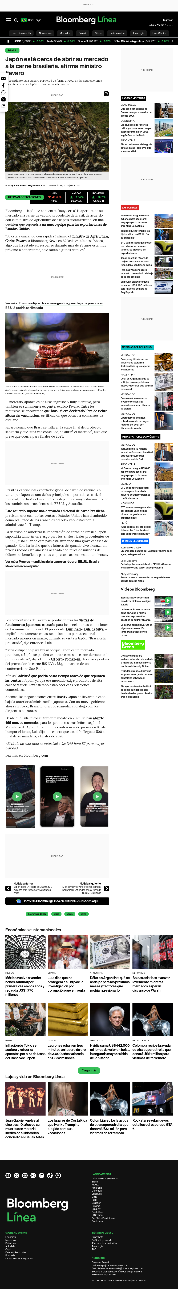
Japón (70, 914)
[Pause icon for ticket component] (8, 41)
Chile (94, 1196)
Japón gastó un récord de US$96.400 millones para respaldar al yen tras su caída (33, 889)
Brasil (12, 50)
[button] (106, 93)
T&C (94, 1249)
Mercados (10, 1240)
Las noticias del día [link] (21, 33)
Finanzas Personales (15, 1252)
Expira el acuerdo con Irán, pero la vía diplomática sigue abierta (136, 601)
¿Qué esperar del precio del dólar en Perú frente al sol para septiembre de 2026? (136, 530)
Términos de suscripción (104, 1243)
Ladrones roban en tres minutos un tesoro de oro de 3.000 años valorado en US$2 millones (67, 1051)
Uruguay (96, 1209)
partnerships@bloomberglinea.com (110, 1265)
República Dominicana (103, 1218)
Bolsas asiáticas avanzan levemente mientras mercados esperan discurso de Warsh (151, 984)
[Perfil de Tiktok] (50, 1175)
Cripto (8, 1249)
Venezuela (97, 1193)
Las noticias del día (37, 914)
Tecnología (97, 1246)
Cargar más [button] (89, 1070)
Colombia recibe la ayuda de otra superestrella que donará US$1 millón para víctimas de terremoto (151, 1051)
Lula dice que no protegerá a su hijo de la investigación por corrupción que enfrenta (66, 984)
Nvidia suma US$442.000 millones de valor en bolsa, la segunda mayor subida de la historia (110, 1051)
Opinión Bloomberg (135, 541)
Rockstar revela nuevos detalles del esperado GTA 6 (152, 1124)
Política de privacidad (102, 1240)
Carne (83, 914)
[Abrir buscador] (16, 20)
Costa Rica (97, 1212)
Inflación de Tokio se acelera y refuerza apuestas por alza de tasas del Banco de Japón (25, 1051)
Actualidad (10, 1246)
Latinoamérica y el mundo (105, 1178)
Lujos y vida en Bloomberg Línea (35, 1076)
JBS (58, 664)
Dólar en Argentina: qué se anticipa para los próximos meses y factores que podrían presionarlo (110, 984)
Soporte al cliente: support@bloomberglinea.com (117, 1271)
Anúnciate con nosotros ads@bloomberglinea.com (117, 1268)
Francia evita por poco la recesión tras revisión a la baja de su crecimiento (137, 273)
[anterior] (8, 888)
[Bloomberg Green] (147, 645)
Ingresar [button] (168, 20)
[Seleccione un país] (38, 20)
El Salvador (97, 1215)
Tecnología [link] (138, 33)
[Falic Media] (152, 25)
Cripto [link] (98, 33)
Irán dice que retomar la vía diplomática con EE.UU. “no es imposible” (135, 234)
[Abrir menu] (8, 20)
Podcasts (10, 1255)
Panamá (96, 1206)
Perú (94, 1200)
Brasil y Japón (67, 697)
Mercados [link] (65, 33)
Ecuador (96, 1202)
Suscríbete (97, 1237)
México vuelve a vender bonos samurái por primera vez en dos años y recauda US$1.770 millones (81, 889)
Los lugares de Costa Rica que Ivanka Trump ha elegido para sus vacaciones (67, 1126)
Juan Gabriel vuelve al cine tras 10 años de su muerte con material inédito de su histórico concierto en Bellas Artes (24, 1128)
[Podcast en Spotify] (58, 1175)
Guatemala (97, 1221)
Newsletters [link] (45, 33)
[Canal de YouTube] (25, 1175)
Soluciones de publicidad (104, 1274)
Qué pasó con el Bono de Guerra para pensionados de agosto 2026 (136, 112)
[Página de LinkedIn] (41, 1175)
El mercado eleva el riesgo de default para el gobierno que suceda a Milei (136, 148)
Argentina (97, 1187)
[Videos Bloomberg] (147, 589)
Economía (10, 1237)
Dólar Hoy (10, 1243)
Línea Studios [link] (159, 33)
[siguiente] (106, 888)
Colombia (97, 1190)
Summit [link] (83, 33)
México (95, 1184)
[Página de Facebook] (8, 1175)
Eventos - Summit (101, 1262)
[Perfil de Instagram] (33, 1175)
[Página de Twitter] (16, 1175)
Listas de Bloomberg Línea (19, 1258)
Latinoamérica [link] (117, 33)
